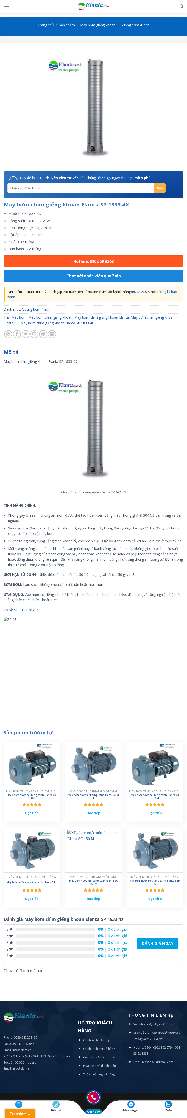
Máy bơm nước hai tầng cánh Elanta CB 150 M (155, 797)
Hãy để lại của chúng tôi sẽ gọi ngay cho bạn (85, 177)
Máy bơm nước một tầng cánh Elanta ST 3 (32, 882)
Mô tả (11, 352)
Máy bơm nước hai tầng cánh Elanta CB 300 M (32, 797)
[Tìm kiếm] (181, 6)
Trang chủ (46, 25)
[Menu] (6, 6)
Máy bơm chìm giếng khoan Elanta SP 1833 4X (57, 323)
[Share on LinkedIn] (52, 334)
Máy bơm (19, 317)
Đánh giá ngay (157, 943)
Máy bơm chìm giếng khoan (50, 317)
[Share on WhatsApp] (8, 334)
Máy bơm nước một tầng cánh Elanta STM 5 (155, 882)
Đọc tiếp (32, 813)
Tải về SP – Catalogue (21, 609)
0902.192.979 (140, 292)
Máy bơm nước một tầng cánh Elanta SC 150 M (93, 882)
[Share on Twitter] (26, 334)
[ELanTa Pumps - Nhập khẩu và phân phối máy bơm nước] (93, 6)
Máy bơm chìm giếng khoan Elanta (101, 317)
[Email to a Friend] (34, 334)
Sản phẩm (67, 25)
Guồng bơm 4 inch (135, 25)
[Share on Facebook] (17, 334)
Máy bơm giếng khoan (97, 25)
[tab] (11, 352)
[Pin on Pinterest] (43, 334)
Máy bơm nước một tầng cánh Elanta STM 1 (93, 797)
